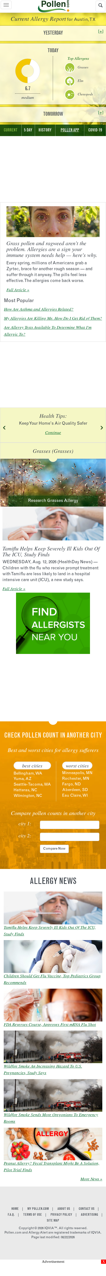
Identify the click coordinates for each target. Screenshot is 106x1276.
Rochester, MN (75, 779)
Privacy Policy (61, 1215)
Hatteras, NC (25, 790)
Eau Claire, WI (75, 796)
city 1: (24, 823)
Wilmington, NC (28, 796)
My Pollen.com (38, 1209)
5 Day (28, 130)
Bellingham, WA (28, 774)
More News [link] (89, 1179)
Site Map (53, 1221)
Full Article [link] (16, 290)
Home (15, 1209)
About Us (63, 1209)
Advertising (89, 1215)
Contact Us (86, 1209)
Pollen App (70, 130)
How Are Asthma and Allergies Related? (38, 309)
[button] (4, 427)
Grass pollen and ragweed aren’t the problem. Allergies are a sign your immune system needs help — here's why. (51, 248)
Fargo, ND (71, 784)
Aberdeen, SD (75, 790)
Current (11, 130)
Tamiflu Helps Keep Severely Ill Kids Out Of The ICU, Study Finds (51, 551)
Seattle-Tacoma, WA (32, 785)
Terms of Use (32, 1215)
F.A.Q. (11, 1215)
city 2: (24, 835)
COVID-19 (95, 130)
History (45, 130)
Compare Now (54, 849)
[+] (101, 31)
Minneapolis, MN (77, 773)
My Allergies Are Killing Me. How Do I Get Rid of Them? (53, 318)
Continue (53, 432)
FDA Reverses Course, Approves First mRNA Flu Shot (50, 1024)
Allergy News (53, 882)
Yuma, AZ (22, 779)
